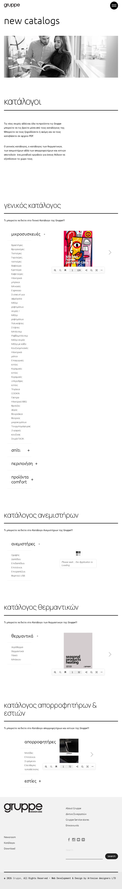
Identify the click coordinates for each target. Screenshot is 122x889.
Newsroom (10, 837)
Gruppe (17, 878)
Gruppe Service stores (77, 819)
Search (69, 850)
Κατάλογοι (9, 842)
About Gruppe (73, 808)
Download (9, 848)
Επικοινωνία (72, 825)
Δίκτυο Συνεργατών (76, 814)
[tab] (19, 234)
